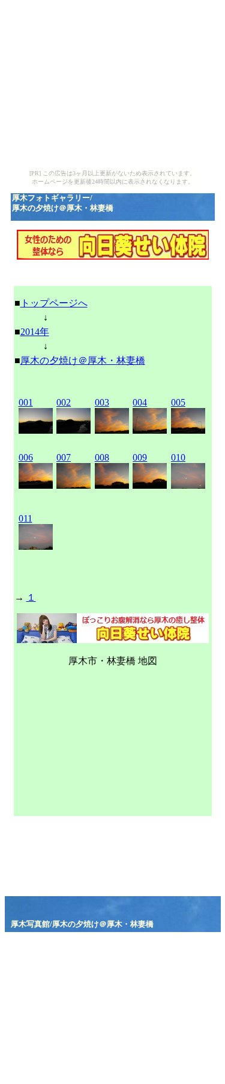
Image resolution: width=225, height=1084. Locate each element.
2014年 (34, 332)
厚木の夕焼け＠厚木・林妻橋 (82, 360)
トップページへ (54, 303)
